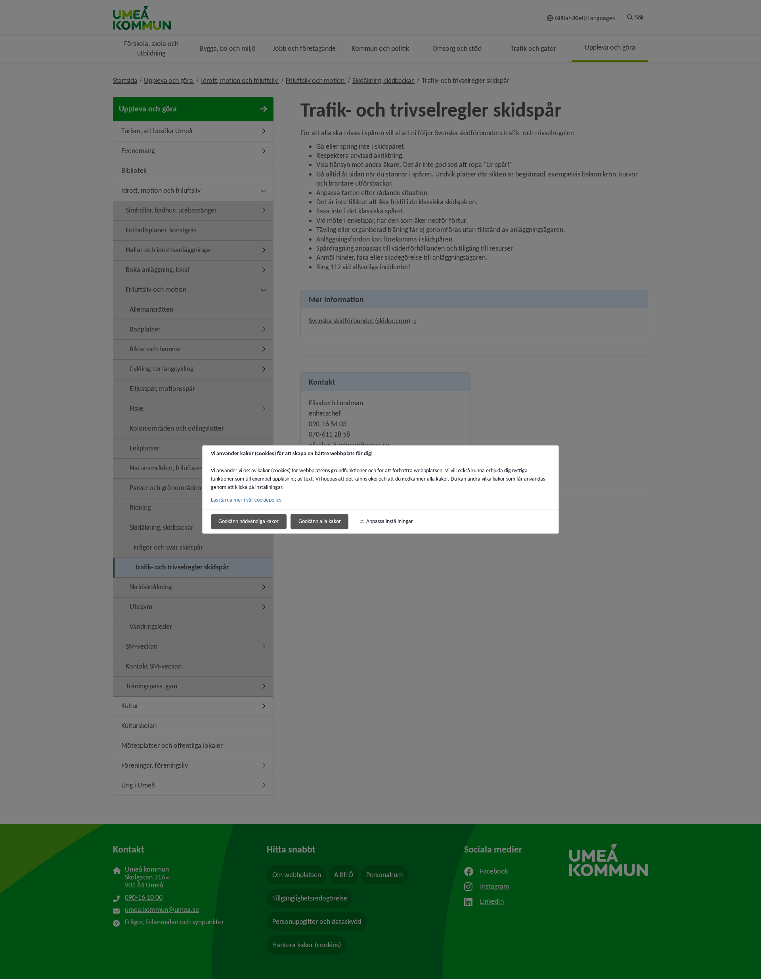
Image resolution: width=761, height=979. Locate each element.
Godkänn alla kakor (319, 521)
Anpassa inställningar (389, 521)
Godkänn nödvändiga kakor (248, 521)
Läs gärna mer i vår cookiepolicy (246, 499)
